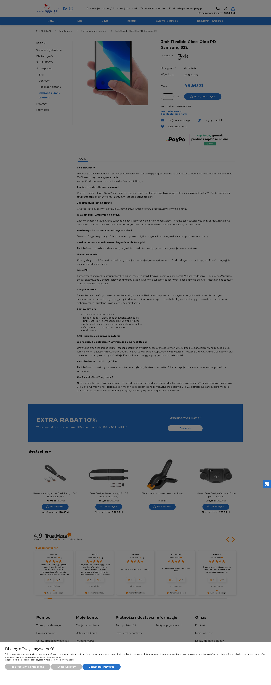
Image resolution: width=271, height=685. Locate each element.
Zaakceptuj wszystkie (101, 666)
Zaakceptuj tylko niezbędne (27, 666)
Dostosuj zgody (66, 666)
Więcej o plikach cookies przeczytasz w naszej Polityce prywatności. (39, 659)
